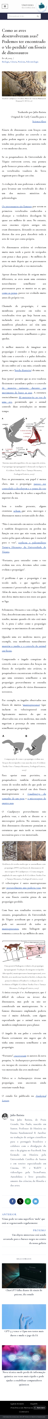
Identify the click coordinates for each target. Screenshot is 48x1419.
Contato (24, 1411)
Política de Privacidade (24, 1408)
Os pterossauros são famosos (17, 206)
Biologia (5, 61)
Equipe (34, 1404)
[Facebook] (12, 1201)
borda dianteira (23, 370)
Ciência (13, 61)
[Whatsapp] (28, 1201)
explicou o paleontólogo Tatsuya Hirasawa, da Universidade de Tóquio (24, 547)
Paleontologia (32, 61)
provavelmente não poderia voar (23, 887)
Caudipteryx (34, 793)
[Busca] (38, 16)
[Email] (35, 1201)
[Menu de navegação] (5, 6)
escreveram (20, 1055)
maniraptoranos (31, 704)
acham (17, 510)
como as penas (9, 293)
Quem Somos (17, 1404)
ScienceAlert (39, 121)
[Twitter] (20, 1201)
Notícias (21, 61)
